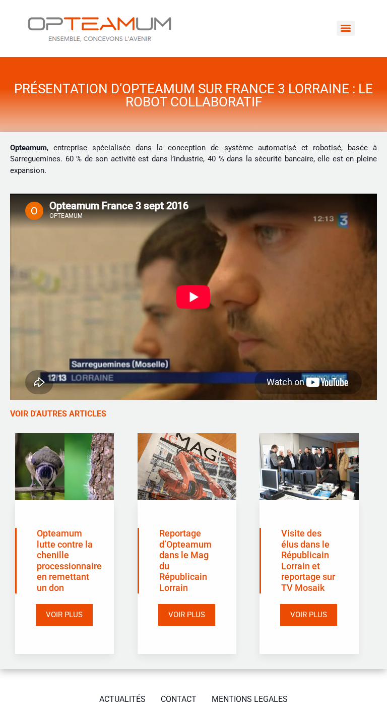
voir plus (64, 614)
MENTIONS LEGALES (250, 699)
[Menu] (346, 28)
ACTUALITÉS (122, 699)
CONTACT (179, 699)
